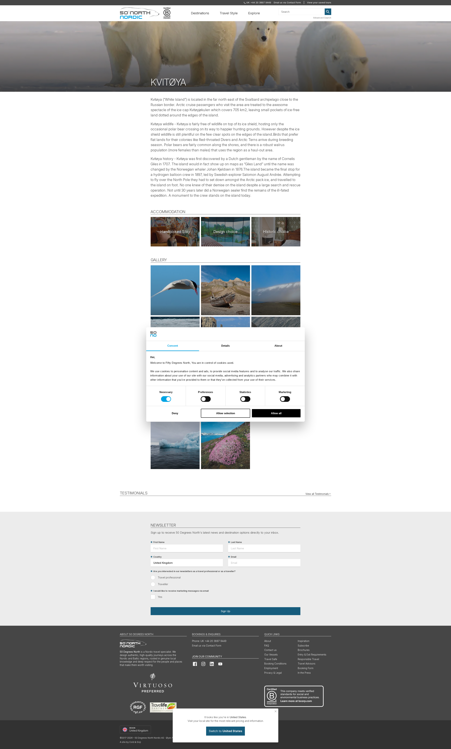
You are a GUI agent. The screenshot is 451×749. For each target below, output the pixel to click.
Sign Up (225, 611)
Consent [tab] (172, 345)
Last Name (236, 542)
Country (157, 556)
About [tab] (278, 345)
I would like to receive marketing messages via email (181, 591)
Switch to (225, 731)
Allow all (276, 413)
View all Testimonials (317, 494)
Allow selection (225, 413)
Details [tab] (225, 345)
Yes (160, 597)
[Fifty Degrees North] (139, 13)
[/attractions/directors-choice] (175, 231)
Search (328, 11)
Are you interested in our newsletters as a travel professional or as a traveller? (194, 571)
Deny (175, 413)
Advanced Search (322, 17)
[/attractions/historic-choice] (275, 231)
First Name (159, 542)
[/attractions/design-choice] (225, 231)
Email (233, 556)
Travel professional (169, 577)
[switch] (206, 399)
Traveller (163, 584)
